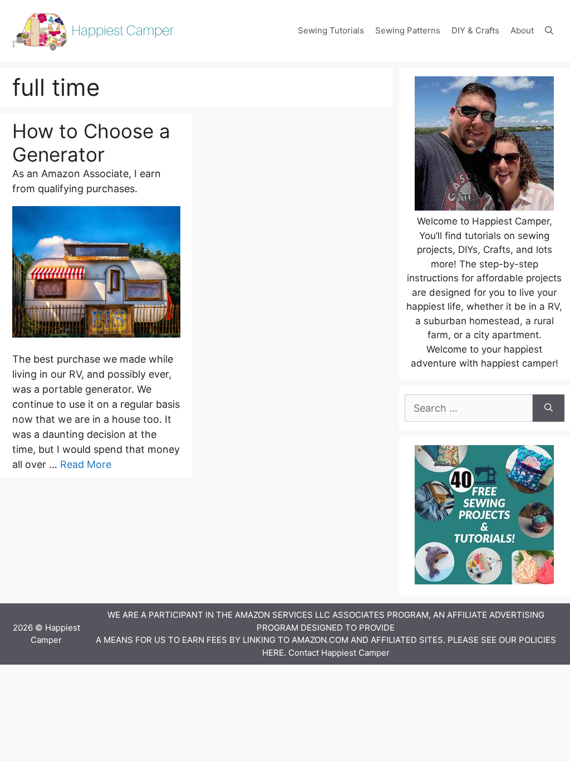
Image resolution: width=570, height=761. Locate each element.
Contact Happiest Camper (339, 652)
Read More (85, 464)
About (522, 30)
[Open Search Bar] (549, 30)
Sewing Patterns (407, 30)
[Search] (548, 408)
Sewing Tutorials (331, 30)
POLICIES (537, 640)
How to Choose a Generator (91, 142)
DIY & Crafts (475, 30)
